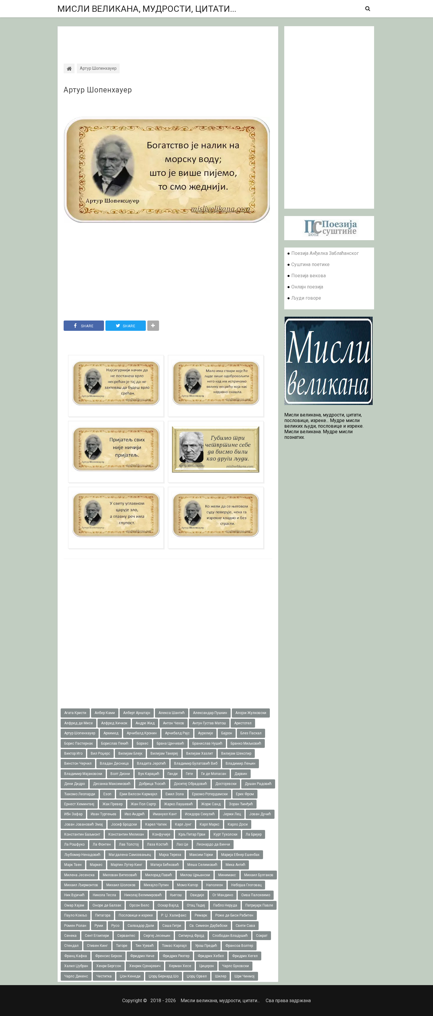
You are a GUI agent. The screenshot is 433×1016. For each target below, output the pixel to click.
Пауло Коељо (75, 915)
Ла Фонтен (102, 844)
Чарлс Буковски (235, 966)
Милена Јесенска (79, 875)
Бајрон (226, 733)
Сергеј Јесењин (156, 936)
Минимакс (227, 875)
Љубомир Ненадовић (82, 855)
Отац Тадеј (196, 905)
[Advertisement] (168, 39)
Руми (99, 926)
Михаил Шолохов (120, 885)
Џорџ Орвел (197, 976)
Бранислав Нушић (207, 743)
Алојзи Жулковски (250, 713)
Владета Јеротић (151, 763)
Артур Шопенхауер (98, 90)
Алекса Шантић (171, 713)
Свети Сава (245, 926)
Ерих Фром (245, 794)
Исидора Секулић (200, 814)
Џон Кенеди (130, 976)
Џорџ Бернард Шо (164, 976)
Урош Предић (206, 946)
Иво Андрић (135, 814)
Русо (115, 926)
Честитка (104, 976)
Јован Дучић (260, 814)
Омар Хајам (74, 905)
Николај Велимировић (143, 895)
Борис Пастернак (78, 743)
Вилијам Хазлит (199, 753)
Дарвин (240, 774)
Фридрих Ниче (142, 956)
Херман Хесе (180, 966)
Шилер (220, 976)
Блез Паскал (251, 733)
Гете (189, 774)
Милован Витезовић (120, 875)
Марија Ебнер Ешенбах (240, 855)
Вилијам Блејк (130, 753)
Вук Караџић (148, 774)
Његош (176, 895)
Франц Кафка (75, 956)
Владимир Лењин (240, 763)
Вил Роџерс (100, 753)
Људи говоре (306, 298)
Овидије (197, 895)
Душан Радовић (258, 784)
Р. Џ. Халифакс (173, 915)
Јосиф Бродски (124, 824)
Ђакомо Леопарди (79, 794)
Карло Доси (238, 824)
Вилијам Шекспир (236, 753)
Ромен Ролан (75, 926)
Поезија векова (308, 275)
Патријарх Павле (259, 905)
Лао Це (182, 844)
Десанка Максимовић (111, 784)
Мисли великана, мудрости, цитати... (146, 9)
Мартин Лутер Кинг (126, 865)
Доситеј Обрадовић (190, 784)
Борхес (142, 743)
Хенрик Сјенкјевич (145, 966)
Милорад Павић (158, 875)
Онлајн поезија (307, 287)
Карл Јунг (183, 824)
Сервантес (126, 936)
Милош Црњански (195, 875)
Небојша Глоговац (246, 885)
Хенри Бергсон (108, 966)
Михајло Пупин (156, 885)
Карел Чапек (156, 824)
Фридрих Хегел (245, 956)
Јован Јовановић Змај (83, 824)
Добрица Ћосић (152, 784)
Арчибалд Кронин (142, 733)
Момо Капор (187, 885)
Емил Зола (175, 794)
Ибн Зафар (73, 814)
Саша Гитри (171, 926)
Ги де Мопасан (213, 774)
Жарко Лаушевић (178, 804)
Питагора (102, 915)
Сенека (70, 936)
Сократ (261, 936)
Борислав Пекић (114, 743)
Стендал (71, 946)
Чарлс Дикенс (76, 976)
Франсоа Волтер (239, 946)
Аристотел (243, 723)
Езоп (107, 794)
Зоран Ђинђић (241, 804)
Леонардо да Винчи (213, 844)
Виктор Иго (73, 753)
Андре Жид (145, 723)
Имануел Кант (165, 814)
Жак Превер (113, 804)
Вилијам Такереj (164, 753)
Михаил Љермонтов (81, 885)
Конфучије (161, 834)
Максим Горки (201, 855)
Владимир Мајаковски (83, 774)
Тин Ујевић (144, 946)
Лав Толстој (129, 844)
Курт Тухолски (225, 834)
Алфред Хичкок (114, 723)
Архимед (110, 733)
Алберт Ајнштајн (136, 713)
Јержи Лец (232, 814)
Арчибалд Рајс (177, 733)
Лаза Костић (157, 844)
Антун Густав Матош (209, 723)
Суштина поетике (310, 264)
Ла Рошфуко (74, 844)
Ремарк (201, 915)
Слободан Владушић (230, 936)
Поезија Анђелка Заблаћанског (325, 253)
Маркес (96, 865)
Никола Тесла (104, 895)
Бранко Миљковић (246, 743)
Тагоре (121, 946)
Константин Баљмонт (82, 834)
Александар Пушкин (210, 713)
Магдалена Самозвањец (130, 855)
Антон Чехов (173, 723)
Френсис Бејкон (108, 956)
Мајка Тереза (170, 855)
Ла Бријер (254, 834)
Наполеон (214, 885)
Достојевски (226, 784)
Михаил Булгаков (258, 875)
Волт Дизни (120, 774)
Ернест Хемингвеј (79, 804)
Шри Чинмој (244, 976)
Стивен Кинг (97, 946)
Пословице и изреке (136, 915)
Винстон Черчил (78, 763)
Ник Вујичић (74, 895)
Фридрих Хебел (211, 956)
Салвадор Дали (141, 926)
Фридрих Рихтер (176, 956)
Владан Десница (114, 763)
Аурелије (205, 733)
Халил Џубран (76, 966)
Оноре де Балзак (106, 905)
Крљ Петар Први (192, 834)
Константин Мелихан (126, 834)
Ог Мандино (222, 895)
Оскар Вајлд (168, 905)
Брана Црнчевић (170, 743)
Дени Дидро (74, 784)
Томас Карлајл (174, 946)
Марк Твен (73, 865)
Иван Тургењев (103, 814)
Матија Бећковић (165, 865)
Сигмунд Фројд (191, 936)
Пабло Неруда (225, 905)
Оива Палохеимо (255, 895)
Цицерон (206, 966)
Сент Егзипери (97, 936)
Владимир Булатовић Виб (195, 763)
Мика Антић (235, 865)
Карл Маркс (209, 824)
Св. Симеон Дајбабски (208, 926)
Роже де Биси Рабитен (234, 915)
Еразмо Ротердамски (210, 794)
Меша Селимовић (202, 865)
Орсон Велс (139, 905)
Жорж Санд (211, 804)
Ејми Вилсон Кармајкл (138, 794)
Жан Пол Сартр (143, 804)
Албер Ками (105, 713)
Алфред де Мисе (78, 723)
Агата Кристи (75, 713)
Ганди (173, 774)
